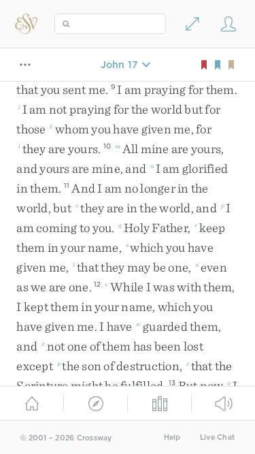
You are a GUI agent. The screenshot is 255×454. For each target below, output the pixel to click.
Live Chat (217, 437)
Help (172, 437)
